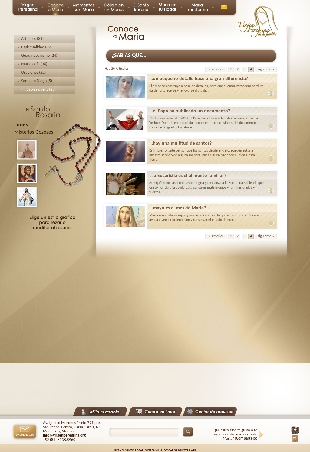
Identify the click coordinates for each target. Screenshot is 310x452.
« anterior (216, 69)
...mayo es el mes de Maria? (177, 208)
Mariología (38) (34, 64)
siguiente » (266, 69)
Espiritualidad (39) (36, 47)
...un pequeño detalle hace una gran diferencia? (198, 78)
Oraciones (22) (33, 72)
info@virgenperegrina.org (64, 435)
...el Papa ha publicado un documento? (189, 111)
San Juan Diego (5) (36, 81)
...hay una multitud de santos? (180, 143)
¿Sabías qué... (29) (40, 89)
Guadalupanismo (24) (39, 55)
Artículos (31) (32, 39)
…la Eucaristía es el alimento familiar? (187, 175)
